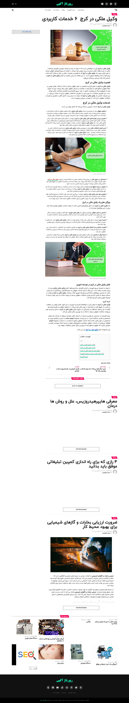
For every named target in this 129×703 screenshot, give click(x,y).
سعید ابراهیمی (106, 26)
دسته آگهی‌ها (71, 10)
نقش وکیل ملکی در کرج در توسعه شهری (92, 354)
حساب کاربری (72, 693)
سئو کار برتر (43, 700)
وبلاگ (63, 10)
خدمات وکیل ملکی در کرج (88, 348)
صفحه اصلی (81, 10)
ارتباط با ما (48, 10)
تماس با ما (56, 693)
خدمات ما (56, 10)
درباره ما (64, 693)
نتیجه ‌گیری (84, 357)
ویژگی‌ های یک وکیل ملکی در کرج (90, 351)
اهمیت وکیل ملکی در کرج (88, 345)
